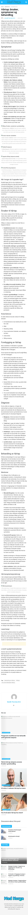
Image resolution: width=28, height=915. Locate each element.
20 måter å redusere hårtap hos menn (13, 788)
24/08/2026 (11, 883)
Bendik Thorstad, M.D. (10, 18)
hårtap (17, 680)
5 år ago (10, 833)
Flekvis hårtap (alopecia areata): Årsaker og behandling (11, 763)
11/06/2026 (4, 739)
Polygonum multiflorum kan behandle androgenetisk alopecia (13, 736)
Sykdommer (7, 6)
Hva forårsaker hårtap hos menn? (12, 813)
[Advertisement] (14, 644)
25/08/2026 (11, 877)
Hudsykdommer (14, 6)
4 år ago (10, 838)
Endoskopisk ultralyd (13, 836)
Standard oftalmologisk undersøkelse (14, 830)
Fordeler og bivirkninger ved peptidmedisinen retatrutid (10, 859)
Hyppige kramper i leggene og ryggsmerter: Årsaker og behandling (16, 867)
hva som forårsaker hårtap (8, 682)
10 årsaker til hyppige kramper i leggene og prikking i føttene (16, 874)
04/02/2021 (20, 18)
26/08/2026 (5, 862)
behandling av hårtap (10, 680)
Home (2, 6)
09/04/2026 (4, 765)
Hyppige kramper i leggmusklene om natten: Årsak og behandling (17, 881)
